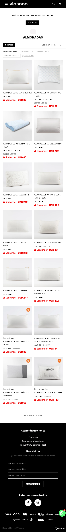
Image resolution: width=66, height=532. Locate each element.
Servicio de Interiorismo (33, 441)
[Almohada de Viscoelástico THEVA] (49, 75)
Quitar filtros (28, 55)
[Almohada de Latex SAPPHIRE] (17, 177)
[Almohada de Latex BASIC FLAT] (49, 126)
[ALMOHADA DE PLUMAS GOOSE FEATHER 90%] (49, 177)
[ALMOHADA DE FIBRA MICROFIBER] (17, 75)
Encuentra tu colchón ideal (33, 445)
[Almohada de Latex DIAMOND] (49, 225)
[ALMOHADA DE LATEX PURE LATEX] (49, 371)
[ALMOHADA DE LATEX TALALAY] (17, 273)
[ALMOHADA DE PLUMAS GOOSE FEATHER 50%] (49, 273)
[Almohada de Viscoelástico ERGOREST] (17, 371)
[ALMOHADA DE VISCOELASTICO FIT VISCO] (17, 320)
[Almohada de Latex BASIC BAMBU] (17, 225)
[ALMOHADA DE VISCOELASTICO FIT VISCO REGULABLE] (49, 320)
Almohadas (25, 52)
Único (10, 55)
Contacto (33, 437)
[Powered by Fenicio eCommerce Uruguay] (59, 528)
